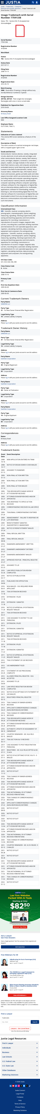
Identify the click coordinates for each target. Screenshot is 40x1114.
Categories (18, 6)
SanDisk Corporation (8, 359)
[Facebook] (16, 1086)
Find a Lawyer (6, 1014)
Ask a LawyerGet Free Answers (8, 937)
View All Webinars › (20, 995)
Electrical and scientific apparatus (11, 8)
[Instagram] (19, 1086)
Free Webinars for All (9, 955)
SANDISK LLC (5, 304)
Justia (2, 6)
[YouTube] (13, 1086)
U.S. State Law (8, 1066)
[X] (27, 1086)
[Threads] (21, 1086)
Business (5, 1052)
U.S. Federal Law (8, 1061)
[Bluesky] (24, 1086)
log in (7, 323)
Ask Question (20, 947)
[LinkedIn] (10, 1086)
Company (20, 1097)
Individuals (6, 1048)
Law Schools (7, 1057)
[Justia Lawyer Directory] (29, 1086)
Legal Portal (20, 1094)
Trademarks (9, 6)
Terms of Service (20, 1104)
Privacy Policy (20, 1107)
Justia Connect (20, 1090)
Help (20, 1100)
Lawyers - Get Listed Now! (20, 1028)
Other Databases (9, 1070)
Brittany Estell (6, 114)
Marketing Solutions (10, 1075)
